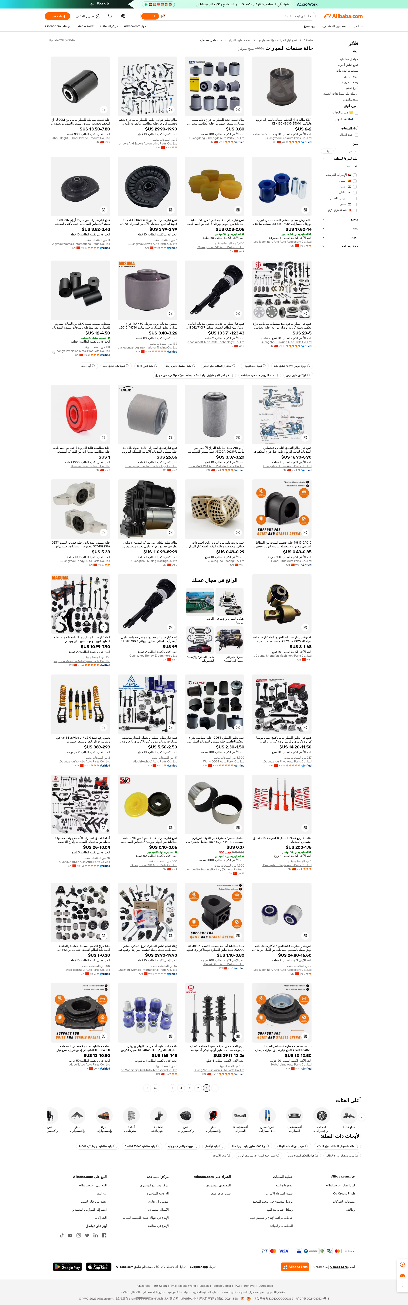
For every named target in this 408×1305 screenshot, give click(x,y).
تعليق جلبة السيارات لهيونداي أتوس (256, 1155)
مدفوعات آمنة (284, 1185)
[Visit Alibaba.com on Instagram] (78, 1235)
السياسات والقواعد (281, 1225)
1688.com (160, 1285)
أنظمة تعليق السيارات (238, 40)
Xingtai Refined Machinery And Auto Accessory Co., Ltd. (282, 241)
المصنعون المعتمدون (218, 1185)
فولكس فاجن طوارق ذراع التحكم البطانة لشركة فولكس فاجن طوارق (192, 375)
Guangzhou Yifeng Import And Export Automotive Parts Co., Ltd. (147, 143)
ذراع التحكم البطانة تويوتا (301, 1155)
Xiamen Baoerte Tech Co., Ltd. (90, 466)
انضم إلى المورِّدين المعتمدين (89, 1209)
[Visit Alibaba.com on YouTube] (70, 1235)
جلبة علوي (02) (145, 365)
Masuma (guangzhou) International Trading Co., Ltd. (147, 347)
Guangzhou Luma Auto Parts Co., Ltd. (287, 466)
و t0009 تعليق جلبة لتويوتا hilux (248, 1146)
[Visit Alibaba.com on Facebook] (104, 1235)
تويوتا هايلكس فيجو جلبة (180, 1146)
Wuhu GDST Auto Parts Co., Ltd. (223, 761)
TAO (237, 1285)
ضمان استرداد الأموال (279, 1193)
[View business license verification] (242, 1298)
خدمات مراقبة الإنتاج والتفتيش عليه (271, 1217)
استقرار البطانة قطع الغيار (217, 365)
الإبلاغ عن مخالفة (158, 1225)
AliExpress (143, 1285)
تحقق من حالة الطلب (94, 1201)
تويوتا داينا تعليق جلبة (114, 365)
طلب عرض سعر (220, 1193)
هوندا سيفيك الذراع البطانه (340, 1155)
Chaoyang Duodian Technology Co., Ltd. (151, 466)
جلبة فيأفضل (211, 1146)
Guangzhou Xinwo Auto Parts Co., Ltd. (152, 243)
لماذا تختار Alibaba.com (340, 1185)
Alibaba (308, 40)
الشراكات (101, 1217)
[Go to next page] (147, 1088)
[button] (163, 16)
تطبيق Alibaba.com (128, 1266)
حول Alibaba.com (343, 1176)
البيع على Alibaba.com (93, 1185)
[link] (402, 1264)
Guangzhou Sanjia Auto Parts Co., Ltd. (287, 865)
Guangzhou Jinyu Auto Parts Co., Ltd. (287, 761)
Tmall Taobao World (183, 1285)
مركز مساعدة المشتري (154, 1185)
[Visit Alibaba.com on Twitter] (87, 1235)
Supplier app (199, 1266)
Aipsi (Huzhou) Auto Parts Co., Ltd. (155, 761)
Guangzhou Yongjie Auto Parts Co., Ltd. (84, 761)
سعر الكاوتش (219, 1155)
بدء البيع (102, 1193)
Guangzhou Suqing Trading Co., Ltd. (154, 561)
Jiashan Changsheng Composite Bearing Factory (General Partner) (214, 869)
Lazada (204, 1285)
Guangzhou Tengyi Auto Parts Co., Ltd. (85, 561)
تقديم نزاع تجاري (158, 1201)
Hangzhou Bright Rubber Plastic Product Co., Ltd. (80, 138)
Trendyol (249, 1285)
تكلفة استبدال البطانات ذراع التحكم (335, 1146)
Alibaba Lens (339, 1266)
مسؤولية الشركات (344, 1201)
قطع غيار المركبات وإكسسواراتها (277, 40)
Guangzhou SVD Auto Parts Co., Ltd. (220, 247)
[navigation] (339, 565)
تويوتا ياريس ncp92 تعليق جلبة (290, 365)
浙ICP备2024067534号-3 (312, 1298)
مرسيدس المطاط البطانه (290, 1146)
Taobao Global (221, 1285)
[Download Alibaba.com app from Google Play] (67, 1266)
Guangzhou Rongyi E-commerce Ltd (153, 655)
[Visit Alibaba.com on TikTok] (61, 1235)
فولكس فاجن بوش (296, 375)
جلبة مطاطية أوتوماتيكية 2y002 (95, 1146)
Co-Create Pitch (344, 1193)
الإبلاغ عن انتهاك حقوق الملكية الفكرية (145, 1217)
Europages (266, 1285)
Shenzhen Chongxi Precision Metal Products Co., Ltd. (80, 351)
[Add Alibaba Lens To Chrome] (295, 1266)
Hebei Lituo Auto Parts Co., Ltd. (291, 561)
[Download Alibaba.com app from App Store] (99, 1266)
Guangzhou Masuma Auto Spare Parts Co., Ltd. (80, 661)
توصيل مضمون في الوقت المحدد (273, 1201)
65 (155, 1088)
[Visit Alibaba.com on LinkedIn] (95, 1235)
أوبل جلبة (86, 365)
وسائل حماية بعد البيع (280, 1209)
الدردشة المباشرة (158, 1193)
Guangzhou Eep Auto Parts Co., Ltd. (288, 138)
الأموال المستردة (158, 1209)
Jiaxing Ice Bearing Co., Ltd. (226, 561)
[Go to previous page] (215, 1088)
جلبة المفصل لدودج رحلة (178, 365)
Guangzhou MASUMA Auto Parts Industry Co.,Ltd (214, 466)
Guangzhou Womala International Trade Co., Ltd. (80, 243)
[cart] (109, 16)
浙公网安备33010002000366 (273, 1298)
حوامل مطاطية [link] (209, 40)
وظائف (350, 1209)
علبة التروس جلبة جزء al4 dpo (257, 375)
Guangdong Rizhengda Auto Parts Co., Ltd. (216, 138)
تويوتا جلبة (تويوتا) (253, 365)
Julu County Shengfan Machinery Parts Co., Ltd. (282, 655)
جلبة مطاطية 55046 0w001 (140, 1146)
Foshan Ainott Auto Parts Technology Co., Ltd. (214, 342)
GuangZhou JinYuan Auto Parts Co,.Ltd (286, 342)
